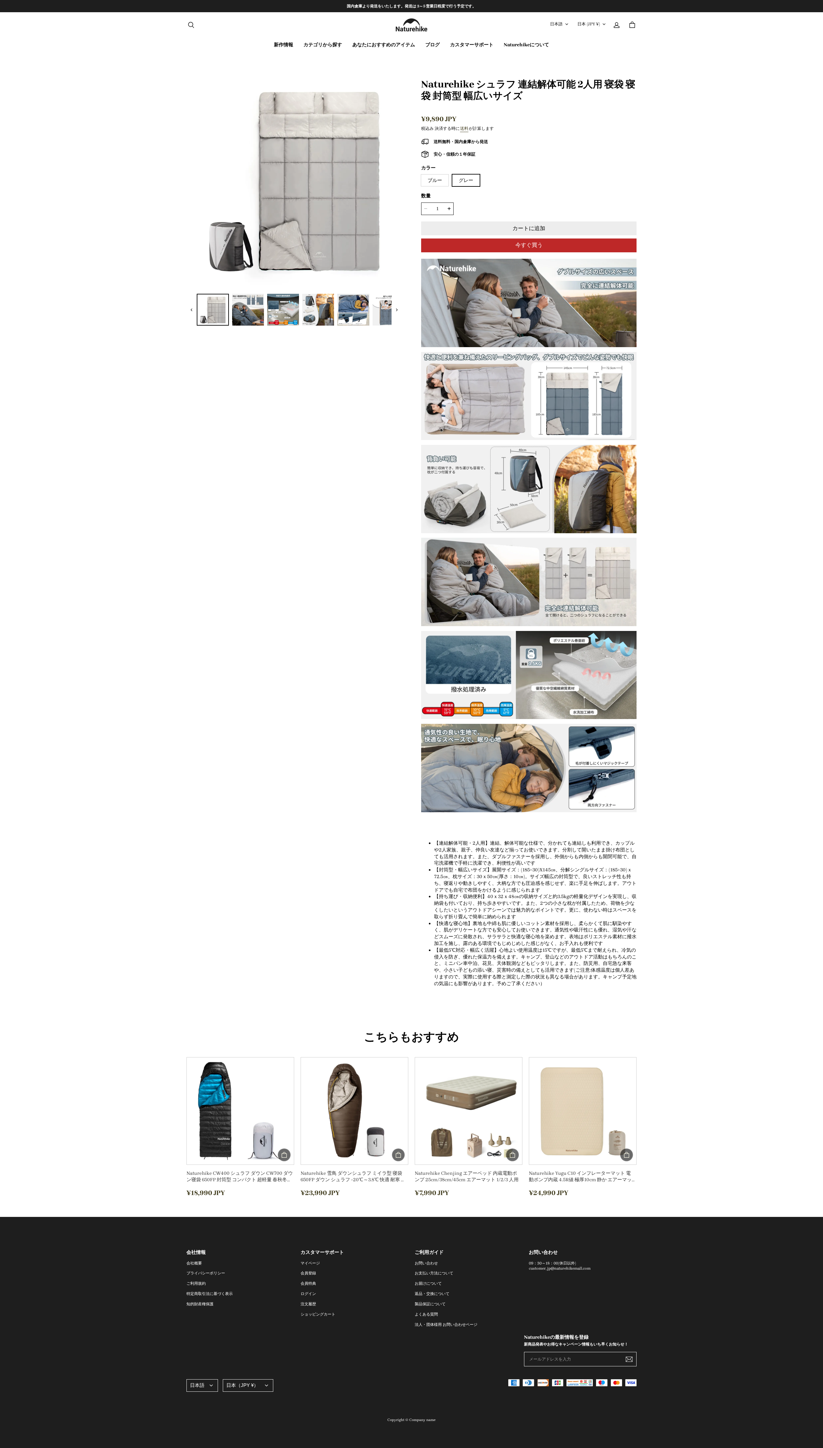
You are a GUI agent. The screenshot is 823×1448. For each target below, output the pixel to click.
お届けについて (428, 1283)
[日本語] (202, 1385)
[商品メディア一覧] (294, 179)
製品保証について (430, 1304)
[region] (411, 6)
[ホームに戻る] (411, 25)
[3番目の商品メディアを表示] (248, 310)
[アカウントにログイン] (616, 25)
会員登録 (308, 1273)
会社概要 (194, 1263)
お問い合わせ (426, 1263)
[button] (190, 25)
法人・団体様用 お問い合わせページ (446, 1324)
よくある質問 (426, 1314)
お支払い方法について (434, 1273)
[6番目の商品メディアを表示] (353, 310)
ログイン (308, 1293)
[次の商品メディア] (396, 309)
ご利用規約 (196, 1283)
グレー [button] (466, 180)
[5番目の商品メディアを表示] (318, 310)
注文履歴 (308, 1304)
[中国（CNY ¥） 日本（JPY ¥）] (248, 1385)
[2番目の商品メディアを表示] (213, 310)
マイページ (310, 1263)
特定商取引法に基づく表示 (209, 1293)
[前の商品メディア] (191, 309)
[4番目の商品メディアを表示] (283, 310)
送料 (464, 128)
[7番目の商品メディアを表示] (388, 310)
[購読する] (629, 1359)
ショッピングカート (318, 1314)
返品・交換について (432, 1293)
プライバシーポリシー (205, 1273)
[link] (322, 45)
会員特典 (308, 1283)
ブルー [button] (435, 180)
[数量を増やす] (449, 208)
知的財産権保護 (199, 1304)
